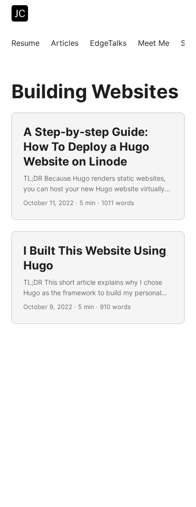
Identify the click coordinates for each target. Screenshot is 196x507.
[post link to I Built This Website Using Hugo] (98, 277)
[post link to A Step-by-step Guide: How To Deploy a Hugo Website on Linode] (98, 166)
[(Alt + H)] (21, 14)
